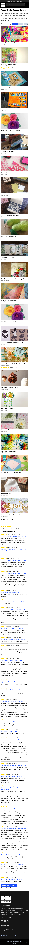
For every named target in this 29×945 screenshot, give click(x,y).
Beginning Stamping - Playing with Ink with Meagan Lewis (13, 681)
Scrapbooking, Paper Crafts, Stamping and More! (14, 364)
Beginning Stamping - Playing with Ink (11, 215)
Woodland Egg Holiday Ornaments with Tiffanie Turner (14, 731)
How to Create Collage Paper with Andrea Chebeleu (13, 536)
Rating (26, 24)
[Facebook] (5, 921)
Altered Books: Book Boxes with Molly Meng (11, 776)
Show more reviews (8, 885)
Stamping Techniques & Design (9, 173)
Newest (21, 24)
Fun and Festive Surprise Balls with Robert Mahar (13, 628)
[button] (25, 941)
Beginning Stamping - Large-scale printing (12, 342)
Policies (14, 943)
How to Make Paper (6, 430)
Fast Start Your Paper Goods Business (11, 472)
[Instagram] (8, 921)
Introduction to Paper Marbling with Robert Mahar (13, 609)
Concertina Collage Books (8, 257)
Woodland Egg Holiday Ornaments (10, 387)
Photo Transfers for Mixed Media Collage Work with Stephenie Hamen (13, 550)
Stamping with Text (6, 493)
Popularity (15, 24)
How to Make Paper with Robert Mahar (10, 721)
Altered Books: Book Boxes (8, 151)
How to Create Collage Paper (8, 451)
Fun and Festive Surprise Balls (9, 43)
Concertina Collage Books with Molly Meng (11, 660)
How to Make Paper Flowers (8, 321)
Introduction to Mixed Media (8, 64)
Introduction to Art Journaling (9, 88)
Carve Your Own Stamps (7, 194)
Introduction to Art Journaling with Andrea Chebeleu (13, 601)
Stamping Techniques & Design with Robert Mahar (13, 639)
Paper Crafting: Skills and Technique (10, 130)
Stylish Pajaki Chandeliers (8, 408)
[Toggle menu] (27, 4)
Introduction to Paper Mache (8, 236)
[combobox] (15, 4)
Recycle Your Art (5, 109)
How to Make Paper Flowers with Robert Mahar (12, 701)
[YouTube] (2, 921)
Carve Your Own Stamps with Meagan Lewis (11, 592)
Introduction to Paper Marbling (9, 300)
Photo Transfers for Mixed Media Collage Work (13, 279)
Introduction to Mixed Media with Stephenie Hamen (13, 560)
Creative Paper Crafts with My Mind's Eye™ (12, 515)
